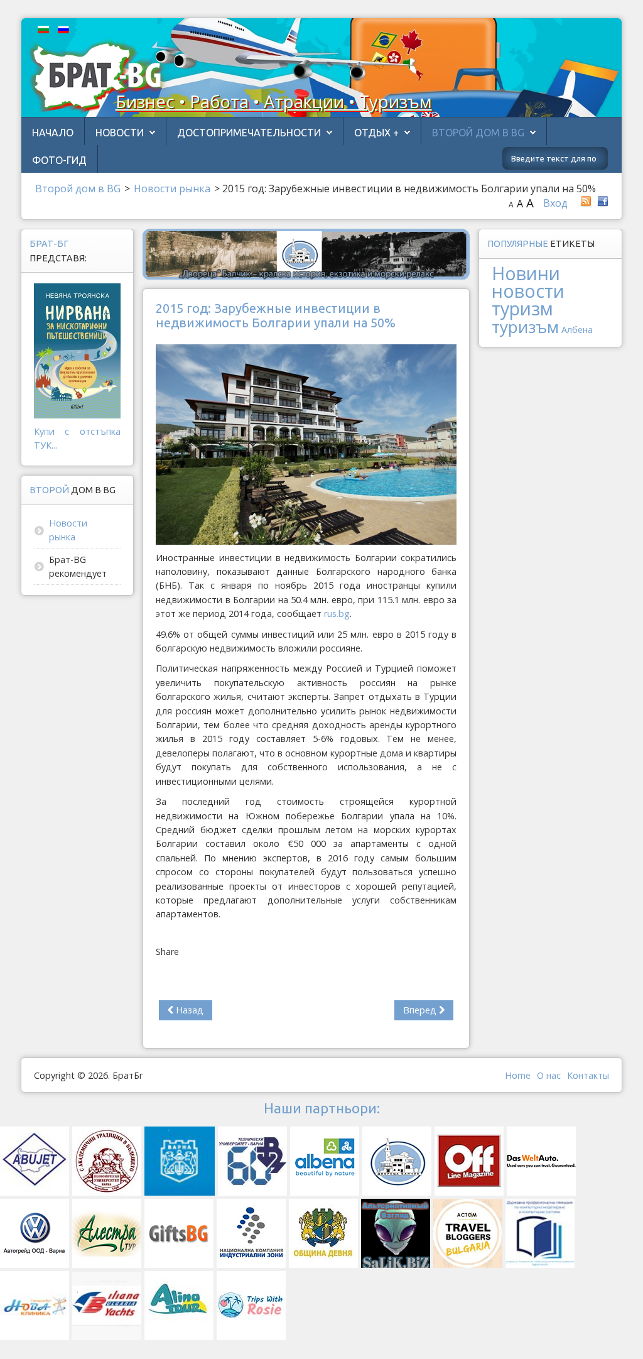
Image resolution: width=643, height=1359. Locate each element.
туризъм (525, 326)
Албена (577, 330)
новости (528, 290)
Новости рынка (68, 530)
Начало (52, 132)
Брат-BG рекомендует (78, 566)
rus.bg (337, 613)
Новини (526, 273)
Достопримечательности (249, 132)
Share (167, 952)
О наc (549, 1075)
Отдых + (376, 132)
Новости (119, 132)
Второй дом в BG (478, 132)
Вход (555, 203)
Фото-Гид (59, 160)
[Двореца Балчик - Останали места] (306, 253)
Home (518, 1075)
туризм (522, 308)
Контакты (588, 1075)
